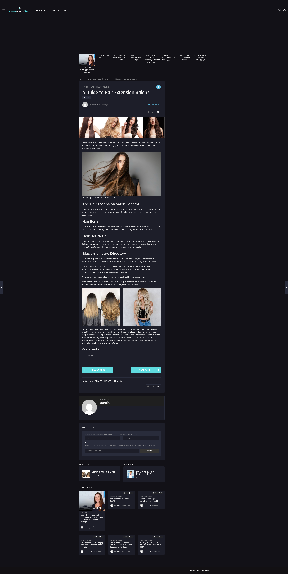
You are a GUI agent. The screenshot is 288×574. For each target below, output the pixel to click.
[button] (3, 10)
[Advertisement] (144, 37)
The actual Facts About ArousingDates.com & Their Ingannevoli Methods (121, 544)
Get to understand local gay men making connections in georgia (92, 544)
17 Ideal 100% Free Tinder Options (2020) (185, 57)
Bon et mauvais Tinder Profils (103, 56)
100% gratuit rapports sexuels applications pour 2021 (168, 58)
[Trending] (158, 87)
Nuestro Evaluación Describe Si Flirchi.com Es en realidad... (201, 58)
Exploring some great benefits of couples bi (119, 57)
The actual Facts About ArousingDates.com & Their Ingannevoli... (152, 59)
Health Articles (57, 10)
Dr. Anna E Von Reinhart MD (145, 472)
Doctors (40, 10)
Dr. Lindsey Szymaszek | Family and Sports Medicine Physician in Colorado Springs (92, 518)
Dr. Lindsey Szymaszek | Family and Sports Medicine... (87, 70)
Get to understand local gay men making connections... (136, 58)
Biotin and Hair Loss (103, 471)
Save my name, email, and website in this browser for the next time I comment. (120, 445)
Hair (85, 87)
